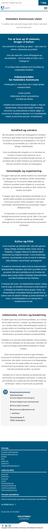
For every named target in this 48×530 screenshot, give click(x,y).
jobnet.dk (4, 479)
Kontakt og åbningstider (9, 452)
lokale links (5, 476)
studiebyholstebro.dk (8, 485)
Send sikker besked (19, 406)
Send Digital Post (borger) (22, 398)
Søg (43, 3)
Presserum (5, 463)
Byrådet (4, 456)
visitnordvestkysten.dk (9, 490)
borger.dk (4, 474)
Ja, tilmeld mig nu (7, 504)
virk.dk (3, 481)
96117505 (14, 413)
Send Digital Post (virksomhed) (24, 402)
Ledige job (4, 461)
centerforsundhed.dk (8, 488)
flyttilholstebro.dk (7, 483)
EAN (2, 459)
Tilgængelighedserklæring (10, 466)
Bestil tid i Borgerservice (9, 454)
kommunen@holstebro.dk (22, 409)
